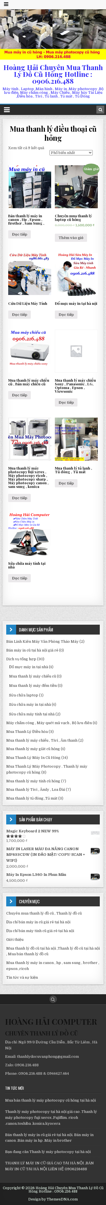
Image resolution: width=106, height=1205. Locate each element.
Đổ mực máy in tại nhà (28, 667)
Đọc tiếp (19, 234)
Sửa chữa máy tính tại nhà (32, 714)
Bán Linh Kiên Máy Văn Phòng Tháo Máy (42, 641)
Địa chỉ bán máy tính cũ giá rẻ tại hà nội (40, 931)
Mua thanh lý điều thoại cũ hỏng (53, 133)
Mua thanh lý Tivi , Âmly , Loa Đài (35, 789)
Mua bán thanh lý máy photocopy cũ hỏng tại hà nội (50, 1100)
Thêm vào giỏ (71, 238)
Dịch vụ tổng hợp (21, 659)
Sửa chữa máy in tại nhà (30, 704)
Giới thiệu (14, 939)
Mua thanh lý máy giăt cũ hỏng (33, 749)
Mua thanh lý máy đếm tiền (33, 685)
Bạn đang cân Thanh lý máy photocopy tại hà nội (48, 1152)
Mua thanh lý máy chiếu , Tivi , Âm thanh (41, 740)
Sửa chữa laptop (23, 695)
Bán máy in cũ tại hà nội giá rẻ (32, 650)
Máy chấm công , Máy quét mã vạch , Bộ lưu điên (49, 723)
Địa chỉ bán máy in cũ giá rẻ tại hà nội (38, 922)
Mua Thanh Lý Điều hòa (27, 731)
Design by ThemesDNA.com (53, 1199)
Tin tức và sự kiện (22, 977)
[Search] (100, 110)
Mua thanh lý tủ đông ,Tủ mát (31, 798)
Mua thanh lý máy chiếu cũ (32, 676)
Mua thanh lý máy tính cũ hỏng (33, 781)
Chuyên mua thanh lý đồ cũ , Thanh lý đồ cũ (44, 913)
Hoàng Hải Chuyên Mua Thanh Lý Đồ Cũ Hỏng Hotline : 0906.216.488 (53, 74)
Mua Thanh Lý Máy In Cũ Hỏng (33, 757)
